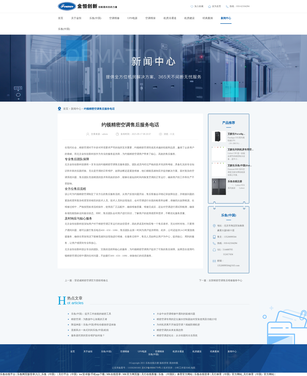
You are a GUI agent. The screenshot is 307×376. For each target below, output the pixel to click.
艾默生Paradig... (236, 134)
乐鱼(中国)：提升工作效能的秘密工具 (91, 314)
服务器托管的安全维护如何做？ (88, 335)
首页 (60, 18)
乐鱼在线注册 (235, 181)
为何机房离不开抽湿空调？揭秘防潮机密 (178, 324)
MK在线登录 (113, 374)
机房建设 (189, 18)
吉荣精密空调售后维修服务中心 (225, 280)
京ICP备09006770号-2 (152, 368)
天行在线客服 (149, 374)
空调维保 (150, 18)
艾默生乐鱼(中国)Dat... (240, 165)
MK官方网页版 (131, 374)
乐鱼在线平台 (7, 374)
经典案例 (208, 18)
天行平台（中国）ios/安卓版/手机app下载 (82, 374)
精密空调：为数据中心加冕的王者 (89, 319)
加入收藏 (199, 6)
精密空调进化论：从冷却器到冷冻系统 (177, 335)
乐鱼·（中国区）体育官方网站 (175, 374)
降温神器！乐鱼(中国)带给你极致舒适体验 (93, 324)
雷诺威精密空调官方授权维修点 (91, 280)
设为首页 (217, 6)
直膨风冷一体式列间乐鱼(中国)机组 (90, 330)
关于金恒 (76, 18)
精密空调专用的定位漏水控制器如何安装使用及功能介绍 (187, 319)
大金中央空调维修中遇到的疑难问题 (176, 314)
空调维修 (114, 18)
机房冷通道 (170, 18)
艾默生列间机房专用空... (241, 149)
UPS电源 (132, 18)
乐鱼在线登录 (202, 374)
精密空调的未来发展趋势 (170, 330)
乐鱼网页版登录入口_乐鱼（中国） (37, 374)
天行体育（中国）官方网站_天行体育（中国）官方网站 (242, 374)
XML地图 (190, 368)
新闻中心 (226, 18)
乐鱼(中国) (95, 18)
